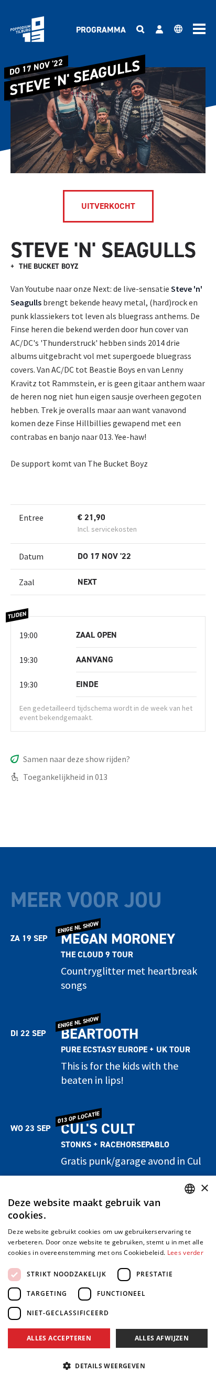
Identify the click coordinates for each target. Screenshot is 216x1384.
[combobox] (190, 1189)
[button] (108, 1365)
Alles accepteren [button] (59, 1338)
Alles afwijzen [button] (162, 1338)
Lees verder (185, 1252)
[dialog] (108, 1280)
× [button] (204, 1188)
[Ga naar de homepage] (27, 29)
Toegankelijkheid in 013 (65, 777)
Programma (101, 29)
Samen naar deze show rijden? (76, 759)
